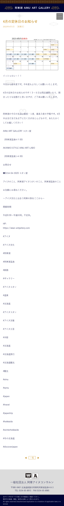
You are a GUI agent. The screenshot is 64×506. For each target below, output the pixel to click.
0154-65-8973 (25, 491)
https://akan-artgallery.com (16, 228)
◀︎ (26, 458)
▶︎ (38, 458)
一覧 (32, 458)
